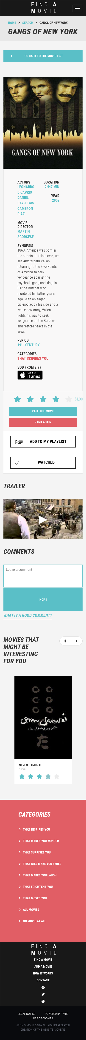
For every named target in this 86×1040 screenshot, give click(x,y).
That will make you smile (42, 864)
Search (27, 23)
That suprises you (37, 852)
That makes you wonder (41, 841)
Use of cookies (43, 1018)
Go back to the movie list (44, 56)
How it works (43, 973)
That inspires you (36, 829)
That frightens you (38, 887)
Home (12, 23)
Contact (43, 980)
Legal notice (26, 1013)
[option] (43, 730)
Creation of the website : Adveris (43, 1029)
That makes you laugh (40, 875)
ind (45, 7)
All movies (31, 909)
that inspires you (32, 358)
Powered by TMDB (56, 1013)
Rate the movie (43, 411)
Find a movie (43, 959)
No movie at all (34, 921)
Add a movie (43, 966)
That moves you (35, 898)
